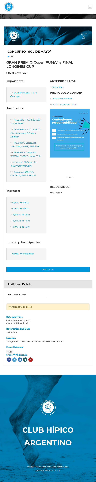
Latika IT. (56, 470)
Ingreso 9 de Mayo (21, 226)
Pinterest (30, 359)
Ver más (56, 192)
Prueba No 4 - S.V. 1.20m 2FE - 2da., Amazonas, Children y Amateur (26, 133)
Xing (25, 359)
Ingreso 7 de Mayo (21, 214)
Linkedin (20, 359)
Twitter (14, 359)
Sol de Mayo (58, 87)
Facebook (9, 359)
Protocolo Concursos (62, 98)
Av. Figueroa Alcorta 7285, (18, 341)
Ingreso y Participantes (23, 253)
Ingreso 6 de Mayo (20, 208)
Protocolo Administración (64, 104)
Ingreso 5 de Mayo (20, 202)
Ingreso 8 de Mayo (21, 220)
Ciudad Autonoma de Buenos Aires (47, 341)
